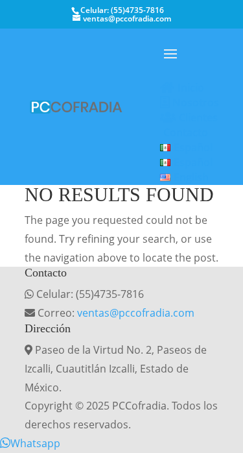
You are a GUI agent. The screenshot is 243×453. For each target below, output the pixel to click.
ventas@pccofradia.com (135, 313)
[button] (30, 443)
